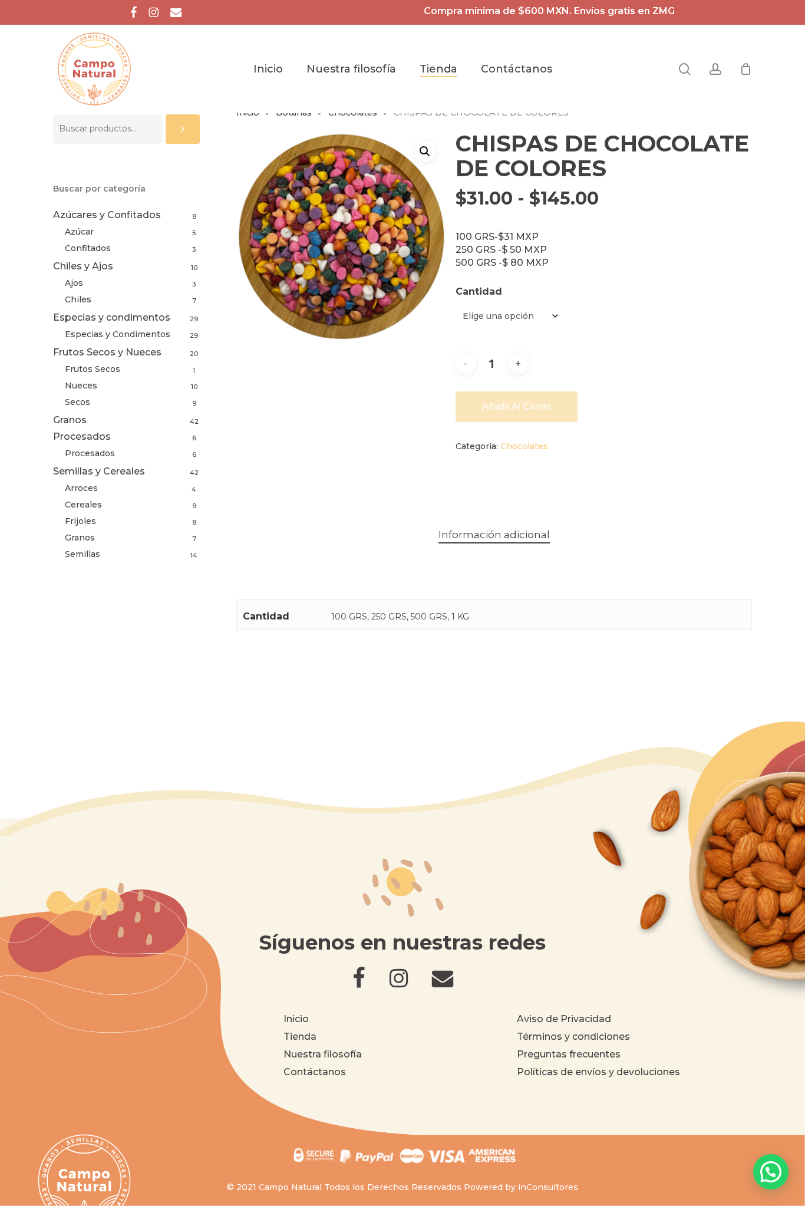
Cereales (83, 504)
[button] (425, 151)
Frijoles (80, 521)
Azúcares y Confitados (107, 214)
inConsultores (548, 1187)
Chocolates (524, 446)
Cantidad (479, 291)
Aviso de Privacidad (564, 1018)
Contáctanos (314, 1072)
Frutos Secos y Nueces (107, 352)
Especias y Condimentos (117, 334)
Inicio (296, 1018)
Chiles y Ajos (83, 266)
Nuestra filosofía (322, 1054)
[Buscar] (183, 129)
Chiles (78, 299)
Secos (77, 402)
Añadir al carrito (516, 406)
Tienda (299, 1036)
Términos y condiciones (573, 1036)
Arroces (81, 488)
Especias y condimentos (111, 317)
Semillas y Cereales (99, 471)
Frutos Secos (92, 369)
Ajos (74, 283)
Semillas (82, 554)
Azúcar (79, 231)
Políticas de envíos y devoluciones (598, 1072)
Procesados (82, 436)
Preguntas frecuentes (569, 1054)
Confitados (88, 248)
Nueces (81, 385)
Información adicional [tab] (494, 535)
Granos (70, 420)
